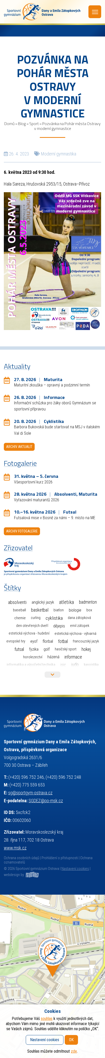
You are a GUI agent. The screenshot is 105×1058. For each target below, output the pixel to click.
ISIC (63, 664)
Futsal (19, 649)
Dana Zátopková (79, 618)
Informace (73, 657)
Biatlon (59, 610)
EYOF (33, 641)
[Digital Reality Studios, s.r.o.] (32, 875)
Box (89, 610)
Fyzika (33, 649)
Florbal (48, 641)
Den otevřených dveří (32, 625)
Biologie (75, 610)
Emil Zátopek (79, 626)
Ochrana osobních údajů (21, 858)
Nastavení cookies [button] (75, 869)
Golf (47, 649)
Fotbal (63, 641)
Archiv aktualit (19, 447)
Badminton (88, 602)
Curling (36, 618)
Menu (94, 11)
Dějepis (59, 625)
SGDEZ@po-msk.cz (46, 800)
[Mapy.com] (52, 976)
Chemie (20, 618)
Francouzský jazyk (86, 641)
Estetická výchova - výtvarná (75, 633)
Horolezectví (32, 657)
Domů (9, 123)
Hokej (86, 649)
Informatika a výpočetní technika (31, 664)
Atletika (66, 602)
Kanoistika (91, 664)
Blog (22, 123)
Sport (34, 123)
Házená (53, 656)
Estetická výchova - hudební (29, 633)
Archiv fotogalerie (22, 531)
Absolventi (17, 602)
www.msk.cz (15, 847)
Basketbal (39, 610)
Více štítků (52, 675)
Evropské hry (15, 641)
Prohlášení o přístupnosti (60, 858)
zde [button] (74, 1051)
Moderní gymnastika (58, 153)
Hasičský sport (65, 649)
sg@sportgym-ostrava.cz (30, 792)
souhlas (46, 1018)
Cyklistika (54, 618)
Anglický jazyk (43, 602)
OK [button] (71, 1039)
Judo (75, 664)
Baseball (19, 610)
